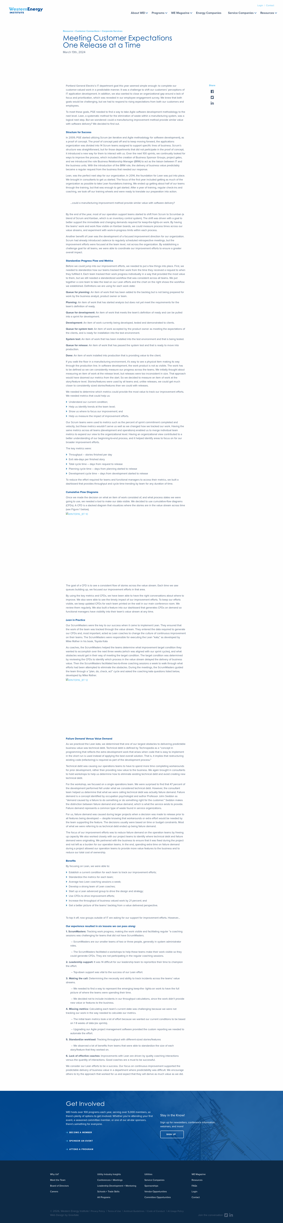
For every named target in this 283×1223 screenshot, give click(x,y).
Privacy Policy (98, 1211)
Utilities (148, 1174)
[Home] (26, 6)
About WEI (138, 13)
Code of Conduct (156, 1211)
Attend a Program (81, 1149)
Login (260, 5)
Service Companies (241, 13)
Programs (158, 13)
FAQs (194, 1185)
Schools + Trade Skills (108, 1191)
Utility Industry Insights (109, 1174)
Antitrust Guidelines (134, 1211)
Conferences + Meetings (109, 1180)
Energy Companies (208, 13)
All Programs (103, 1197)
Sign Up (171, 1134)
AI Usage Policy (176, 1211)
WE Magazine (180, 13)
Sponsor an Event (81, 1140)
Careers (54, 1191)
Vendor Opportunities (155, 1191)
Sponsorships (151, 1185)
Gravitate (73, 1215)
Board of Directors (59, 1185)
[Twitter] (226, 1215)
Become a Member (80, 1132)
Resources (267, 13)
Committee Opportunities (157, 1197)
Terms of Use (114, 1211)
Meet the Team (57, 1180)
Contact (270, 5)
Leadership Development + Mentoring (116, 1185)
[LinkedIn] (231, 1215)
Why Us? (54, 1174)
